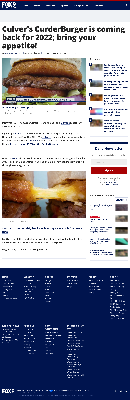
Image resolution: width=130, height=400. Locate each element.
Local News (7, 280)
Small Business (95, 289)
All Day (113, 289)
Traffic (26, 295)
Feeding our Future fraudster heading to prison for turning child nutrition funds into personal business (115, 70)
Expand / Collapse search (126, 5)
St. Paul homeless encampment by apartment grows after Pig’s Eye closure (101, 252)
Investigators (7, 289)
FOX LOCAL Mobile (53, 335)
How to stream (51, 332)
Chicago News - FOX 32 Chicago (10, 335)
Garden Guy (72, 283)
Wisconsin (32, 140)
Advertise (27, 347)
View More (121, 199)
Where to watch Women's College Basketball (74, 364)
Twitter (48, 347)
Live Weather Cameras (29, 290)
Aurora (48, 301)
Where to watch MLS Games (75, 376)
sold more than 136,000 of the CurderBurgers (33, 144)
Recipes (70, 286)
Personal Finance (96, 280)
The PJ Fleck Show (117, 301)
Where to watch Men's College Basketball (73, 356)
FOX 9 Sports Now (118, 304)
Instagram (49, 344)
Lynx (47, 295)
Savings (92, 292)
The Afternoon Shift (118, 310)
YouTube (49, 353)
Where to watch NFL (75, 332)
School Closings (30, 286)
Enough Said (115, 292)
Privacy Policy (112, 182)
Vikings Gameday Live (117, 296)
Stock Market (94, 286)
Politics (5, 292)
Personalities (29, 335)
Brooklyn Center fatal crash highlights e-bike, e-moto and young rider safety (101, 230)
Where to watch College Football (73, 336)
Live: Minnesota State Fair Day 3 (100, 220)
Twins (47, 286)
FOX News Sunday (9, 298)
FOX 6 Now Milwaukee (32, 53)
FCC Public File (30, 350)
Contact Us (28, 329)
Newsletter (49, 338)
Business (92, 283)
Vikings (48, 280)
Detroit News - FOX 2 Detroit (10, 341)
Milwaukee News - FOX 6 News (9, 330)
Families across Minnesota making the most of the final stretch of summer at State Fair (115, 126)
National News (8, 283)
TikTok (48, 350)
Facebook (49, 341)
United (48, 298)
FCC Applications (30, 353)
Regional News (10, 325)
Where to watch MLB (76, 341)
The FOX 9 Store (117, 318)
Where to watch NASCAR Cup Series (75, 345)
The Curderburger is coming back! (17, 107)
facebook (116, 391)
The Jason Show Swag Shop (117, 314)
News (5, 276)
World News (7, 286)
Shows (114, 276)
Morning (72, 276)
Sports (49, 276)
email (126, 391)
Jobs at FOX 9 (29, 338)
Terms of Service (110, 185)
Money (92, 276)
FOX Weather (29, 298)
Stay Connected (51, 327)
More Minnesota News (103, 195)
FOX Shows (115, 280)
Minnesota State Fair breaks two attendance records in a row (101, 207)
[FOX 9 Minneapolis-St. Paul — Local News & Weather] (10, 5)
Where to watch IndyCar (73, 350)
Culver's (65, 122)
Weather (29, 276)
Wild (47, 289)
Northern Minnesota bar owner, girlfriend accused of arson (116, 112)
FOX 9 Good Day (117, 286)
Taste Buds (115, 307)
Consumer (6, 295)
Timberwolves (51, 292)
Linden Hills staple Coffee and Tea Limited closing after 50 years (100, 241)
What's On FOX (30, 341)
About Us (29, 325)
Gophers (48, 283)
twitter (121, 391)
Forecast (27, 283)
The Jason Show (117, 283)
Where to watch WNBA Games (73, 370)
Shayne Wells (72, 280)
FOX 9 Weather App (32, 280)
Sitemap (27, 344)
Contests (27, 332)
